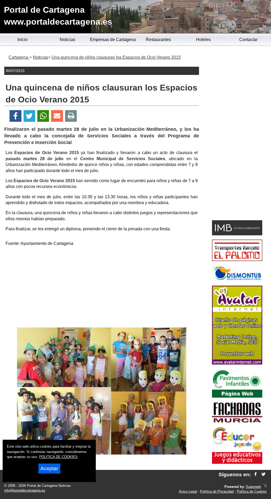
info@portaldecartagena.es (24, 490)
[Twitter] (29, 116)
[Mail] (57, 116)
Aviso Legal (188, 491)
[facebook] (255, 474)
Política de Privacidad (217, 491)
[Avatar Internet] (237, 363)
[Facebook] (15, 116)
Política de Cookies (252, 491)
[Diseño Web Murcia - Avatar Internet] (265, 487)
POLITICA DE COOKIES (58, 457)
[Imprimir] (71, 116)
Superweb (253, 487)
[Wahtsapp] (43, 116)
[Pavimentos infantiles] (237, 396)
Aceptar (49, 468)
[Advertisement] (101, 288)
